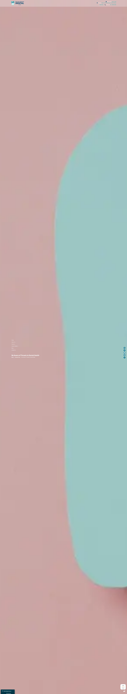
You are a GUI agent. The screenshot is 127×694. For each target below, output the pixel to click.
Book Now (101, 4)
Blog (12, 348)
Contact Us (14, 350)
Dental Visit (17, 357)
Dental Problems (14, 346)
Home (13, 340)
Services (13, 344)
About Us (13, 342)
